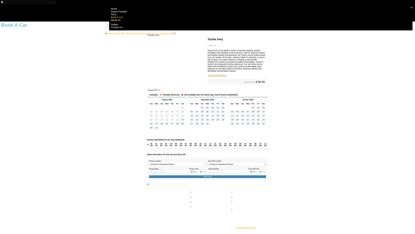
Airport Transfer (119, 11)
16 (207, 116)
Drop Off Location (214, 161)
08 (202, 112)
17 (212, 116)
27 (172, 124)
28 (177, 124)
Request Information (217, 76)
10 (212, 112)
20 (192, 120)
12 (223, 112)
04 (218, 108)
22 (182, 120)
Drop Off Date (213, 169)
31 (156, 128)
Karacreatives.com (246, 228)
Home (114, 8)
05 (223, 108)
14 (197, 116)
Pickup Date (153, 169)
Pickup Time (194, 169)
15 (202, 116)
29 (182, 124)
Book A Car (117, 17)
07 (197, 112)
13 (192, 116)
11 (218, 112)
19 (223, 116)
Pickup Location (155, 161)
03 (212, 108)
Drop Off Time (254, 169)
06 (192, 112)
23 (151, 124)
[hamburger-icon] (412, 7)
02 (207, 108)
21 (197, 120)
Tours (114, 14)
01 (202, 108)
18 (218, 116)
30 (151, 128)
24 (156, 124)
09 (207, 112)
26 (167, 124)
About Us (116, 20)
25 (162, 124)
